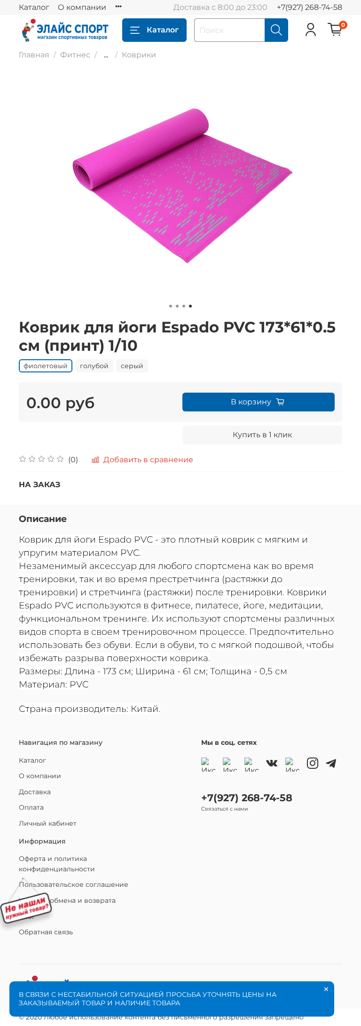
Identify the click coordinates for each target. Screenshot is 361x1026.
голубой (94, 366)
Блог (27, 916)
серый (132, 366)
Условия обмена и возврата (67, 900)
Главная (34, 54)
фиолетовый (46, 366)
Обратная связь (46, 932)
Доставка (35, 792)
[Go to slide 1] (170, 306)
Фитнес (75, 54)
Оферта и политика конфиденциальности (57, 863)
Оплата (31, 807)
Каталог (34, 7)
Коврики (139, 54)
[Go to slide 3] (183, 306)
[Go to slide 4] (190, 306)
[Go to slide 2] (177, 306)
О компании (82, 7)
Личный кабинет (48, 823)
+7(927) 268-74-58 (309, 7)
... (106, 55)
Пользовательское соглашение (73, 884)
